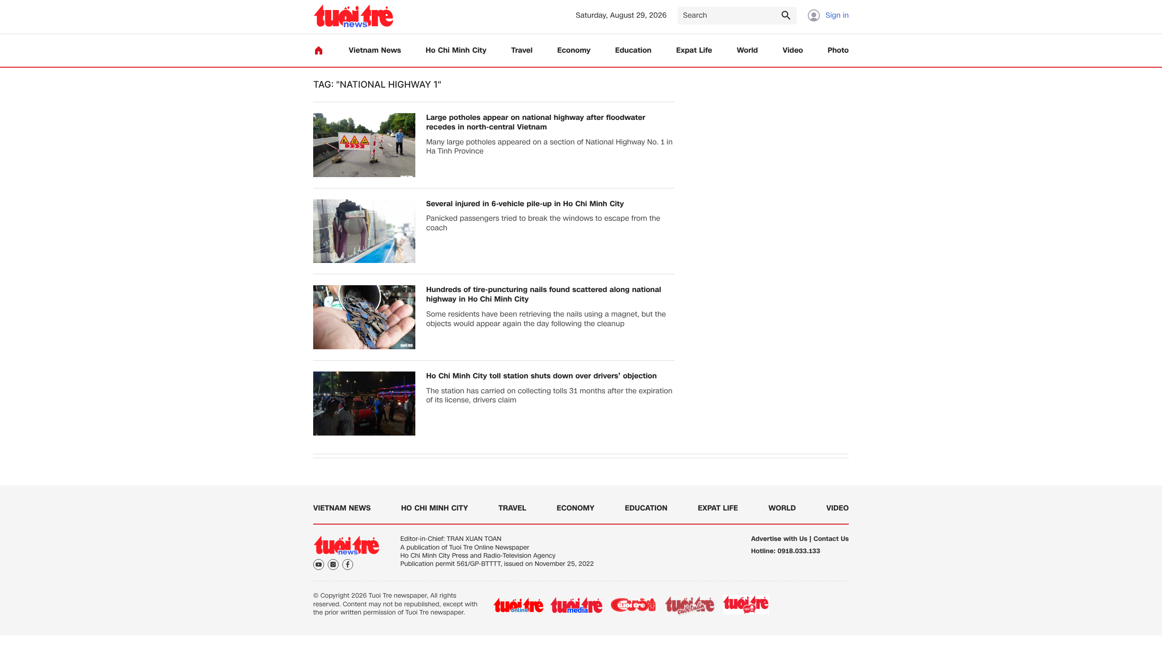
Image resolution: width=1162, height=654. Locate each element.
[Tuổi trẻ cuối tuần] (690, 605)
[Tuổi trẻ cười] (633, 605)
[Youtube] (318, 564)
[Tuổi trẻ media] (576, 605)
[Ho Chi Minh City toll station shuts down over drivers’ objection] (364, 404)
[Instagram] (333, 564)
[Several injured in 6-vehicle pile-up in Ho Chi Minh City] (364, 231)
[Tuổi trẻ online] (518, 605)
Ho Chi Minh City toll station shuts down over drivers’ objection (541, 376)
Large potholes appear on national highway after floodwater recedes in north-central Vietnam (535, 122)
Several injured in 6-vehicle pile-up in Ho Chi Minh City (525, 204)
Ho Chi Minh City (456, 50)
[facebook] (347, 564)
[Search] (785, 15)
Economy (574, 50)
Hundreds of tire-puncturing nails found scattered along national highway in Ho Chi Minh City (543, 294)
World (747, 50)
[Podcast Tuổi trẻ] (746, 605)
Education (633, 50)
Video (793, 50)
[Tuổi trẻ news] (353, 15)
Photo (838, 50)
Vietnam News (375, 50)
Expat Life (694, 50)
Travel (521, 50)
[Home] (318, 50)
